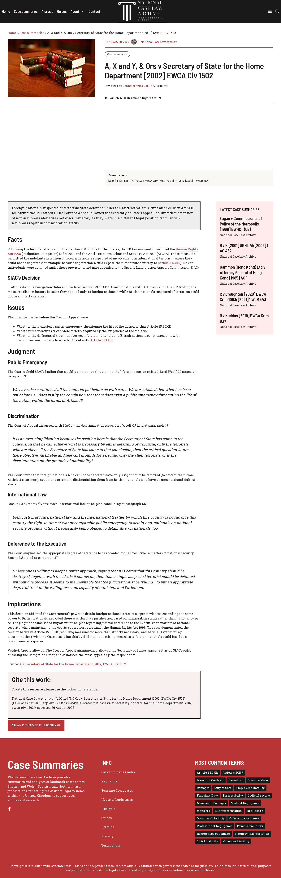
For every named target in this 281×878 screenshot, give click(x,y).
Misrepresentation (228, 811)
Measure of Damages (211, 803)
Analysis (47, 11)
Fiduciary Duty (207, 795)
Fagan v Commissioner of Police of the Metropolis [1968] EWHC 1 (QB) (241, 224)
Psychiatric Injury (250, 826)
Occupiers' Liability (211, 818)
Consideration (258, 780)
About (75, 11)
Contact (94, 11)
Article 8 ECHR (233, 772)
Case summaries (26, 11)
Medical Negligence (245, 803)
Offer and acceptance (244, 818)
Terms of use (111, 845)
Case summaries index (118, 772)
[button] (277, 11)
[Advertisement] (189, 133)
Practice (107, 827)
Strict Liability (207, 841)
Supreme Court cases (117, 790)
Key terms (109, 781)
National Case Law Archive (159, 42)
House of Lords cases (117, 799)
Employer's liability (250, 788)
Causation (235, 780)
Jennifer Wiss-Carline (138, 86)
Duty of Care (222, 788)
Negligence (255, 811)
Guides (62, 11)
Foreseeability (233, 795)
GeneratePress (61, 866)
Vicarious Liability (236, 841)
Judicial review (259, 795)
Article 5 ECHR (120, 98)
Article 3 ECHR (169, 263)
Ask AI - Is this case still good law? (36, 725)
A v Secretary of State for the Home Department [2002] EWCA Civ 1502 (72, 664)
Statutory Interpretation (252, 833)
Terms (209, 870)
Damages (203, 788)
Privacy (107, 836)
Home (6, 11)
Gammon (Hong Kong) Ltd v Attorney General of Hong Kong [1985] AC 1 (242, 272)
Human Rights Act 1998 (146, 98)
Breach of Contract (210, 780)
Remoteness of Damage (213, 833)
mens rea (203, 811)
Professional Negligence (214, 826)
